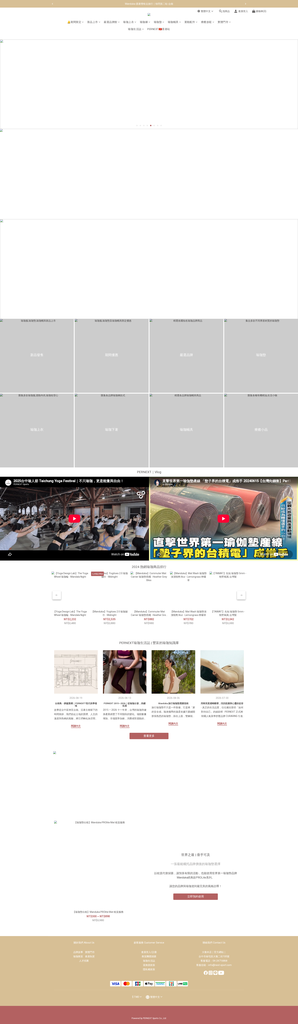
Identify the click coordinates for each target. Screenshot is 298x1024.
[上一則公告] (52, 3)
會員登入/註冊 (149, 952)
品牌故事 (79, 952)
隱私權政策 (149, 969)
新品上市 (92, 22)
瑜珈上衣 (128, 22)
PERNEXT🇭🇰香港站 (158, 29)
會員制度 (90, 956)
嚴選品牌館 (110, 22)
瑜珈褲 (144, 22)
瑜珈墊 (158, 22)
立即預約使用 (195, 896)
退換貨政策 (149, 965)
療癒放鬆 (206, 22)
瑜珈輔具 (173, 22)
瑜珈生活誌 (134, 29)
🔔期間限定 (74, 22)
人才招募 (84, 960)
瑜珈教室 (79, 956)
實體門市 (223, 22)
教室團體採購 (149, 956)
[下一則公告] (245, 3)
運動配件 (189, 22)
